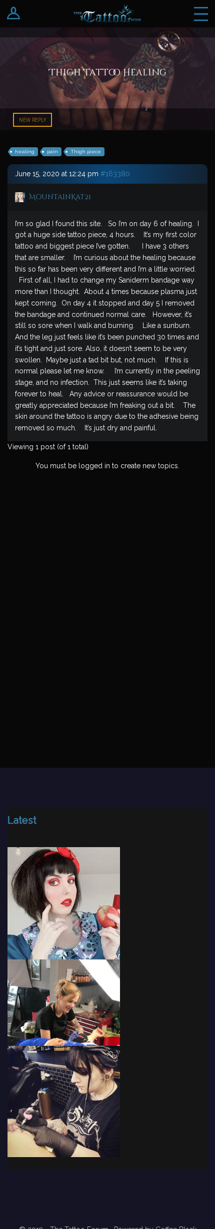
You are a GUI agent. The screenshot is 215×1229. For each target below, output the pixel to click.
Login (14, 13)
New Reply (32, 119)
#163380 (115, 174)
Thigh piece (85, 151)
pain (52, 151)
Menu (201, 13)
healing (24, 151)
